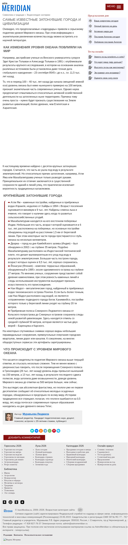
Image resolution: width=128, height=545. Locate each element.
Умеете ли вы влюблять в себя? (109, 57)
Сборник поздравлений (76, 462)
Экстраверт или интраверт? (107, 73)
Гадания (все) (103, 452)
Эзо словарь (9, 493)
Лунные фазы (41, 454)
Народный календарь (75, 457)
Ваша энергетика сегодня (106, 21)
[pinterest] (10, 504)
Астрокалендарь (11, 462)
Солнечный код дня (106, 457)
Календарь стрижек (43, 457)
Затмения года (41, 464)
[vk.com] (4, 504)
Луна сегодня (41, 449)
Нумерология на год (106, 462)
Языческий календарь (75, 459)
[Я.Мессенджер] (32, 431)
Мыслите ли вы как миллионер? (109, 67)
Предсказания (103, 459)
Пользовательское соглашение (38, 535)
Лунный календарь (43, 452)
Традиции (8, 485)
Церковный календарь (76, 454)
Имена (7, 473)
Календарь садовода (44, 459)
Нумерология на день (106, 464)
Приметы (8, 488)
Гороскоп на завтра (12, 452)
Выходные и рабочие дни (77, 452)
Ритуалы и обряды (12, 480)
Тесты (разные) (104, 454)
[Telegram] (45, 431)
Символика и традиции (13, 15)
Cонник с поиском (105, 449)
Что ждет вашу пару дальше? (108, 62)
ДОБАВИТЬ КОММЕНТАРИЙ (24, 437)
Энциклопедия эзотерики (38, 15)
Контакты (18, 535)
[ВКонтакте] (36, 431)
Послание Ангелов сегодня (107, 37)
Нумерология (10, 478)
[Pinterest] (54, 431)
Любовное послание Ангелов (108, 42)
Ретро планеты (10, 464)
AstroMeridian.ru (24, 510)
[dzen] (22, 504)
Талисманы (9, 490)
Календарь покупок (43, 462)
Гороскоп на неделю (13, 454)
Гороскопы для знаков (13, 459)
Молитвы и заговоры (13, 483)
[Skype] (58, 431)
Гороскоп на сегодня (13, 449)
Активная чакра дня (103, 31)
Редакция (7, 535)
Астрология (9, 475)
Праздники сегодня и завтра (78, 449)
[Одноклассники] (41, 431)
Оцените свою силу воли (106, 78)
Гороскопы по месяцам (14, 457)
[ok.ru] (16, 504)
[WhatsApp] (50, 431)
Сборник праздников (75, 464)
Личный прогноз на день (105, 26)
